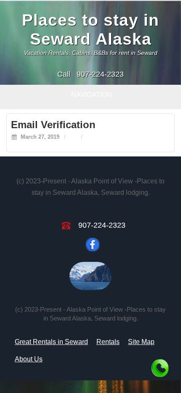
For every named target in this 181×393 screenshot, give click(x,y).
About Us (29, 359)
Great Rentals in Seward (51, 341)
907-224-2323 (100, 74)
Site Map (141, 341)
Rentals (108, 341)
